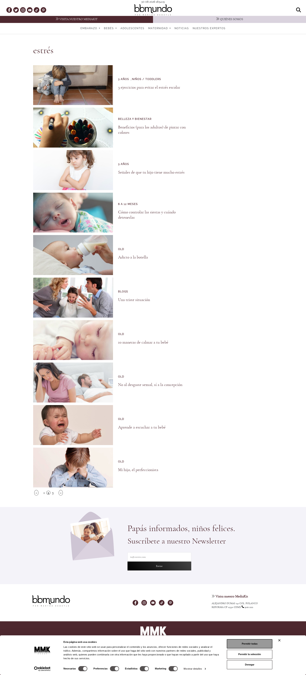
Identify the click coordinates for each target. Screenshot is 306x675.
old (121, 249)
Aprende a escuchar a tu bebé (142, 427)
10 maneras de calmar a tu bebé (143, 342)
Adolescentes (132, 28)
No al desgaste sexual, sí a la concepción (150, 385)
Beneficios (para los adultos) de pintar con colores (152, 129)
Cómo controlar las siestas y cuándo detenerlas (147, 214)
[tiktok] (36, 10)
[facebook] (9, 10)
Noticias (182, 28)
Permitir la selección (249, 654)
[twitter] (16, 10)
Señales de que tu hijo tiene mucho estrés (151, 172)
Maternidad (158, 28)
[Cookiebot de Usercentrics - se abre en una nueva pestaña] (42, 668)
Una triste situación (134, 300)
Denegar (249, 664)
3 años (123, 79)
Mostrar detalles (193, 668)
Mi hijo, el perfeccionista (138, 470)
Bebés (109, 28)
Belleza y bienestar (135, 119)
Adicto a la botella (133, 257)
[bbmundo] (153, 10)
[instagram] (23, 10)
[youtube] (29, 10)
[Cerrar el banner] (279, 640)
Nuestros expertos (209, 28)
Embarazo (89, 28)
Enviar (159, 566)
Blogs (123, 291)
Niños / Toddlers (146, 79)
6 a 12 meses (128, 204)
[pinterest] (43, 10)
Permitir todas (250, 643)
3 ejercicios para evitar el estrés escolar (149, 87)
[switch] (114, 668)
